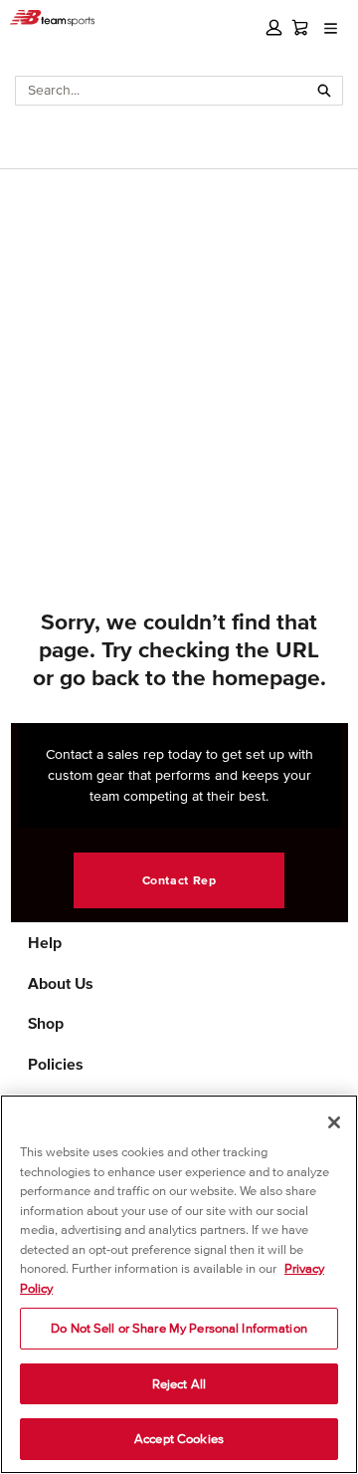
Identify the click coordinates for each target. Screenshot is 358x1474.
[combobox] (161, 91)
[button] (274, 27)
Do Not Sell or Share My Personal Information (179, 1328)
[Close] (334, 1122)
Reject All (179, 1383)
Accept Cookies (179, 1438)
